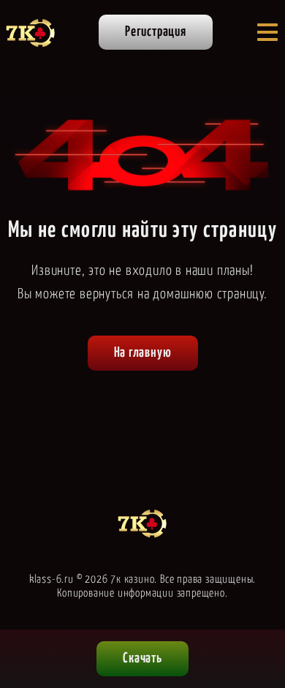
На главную (143, 353)
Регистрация (155, 32)
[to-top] (260, 602)
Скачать (142, 658)
